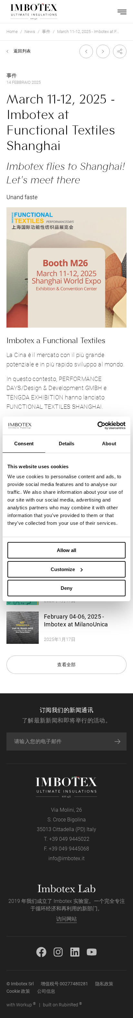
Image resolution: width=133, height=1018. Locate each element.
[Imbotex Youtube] (92, 951)
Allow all (66, 550)
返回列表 (22, 51)
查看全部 (66, 664)
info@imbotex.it (66, 858)
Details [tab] (67, 443)
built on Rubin (62, 1005)
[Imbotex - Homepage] (33, 11)
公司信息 (46, 991)
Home (12, 31)
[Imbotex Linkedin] (75, 951)
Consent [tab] (24, 443)
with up (21, 1005)
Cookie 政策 (18, 991)
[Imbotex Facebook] (41, 951)
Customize (63, 569)
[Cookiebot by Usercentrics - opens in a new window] (97, 425)
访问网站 (66, 919)
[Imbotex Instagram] (58, 951)
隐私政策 (104, 983)
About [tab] (109, 443)
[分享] (118, 51)
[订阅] (117, 741)
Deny (66, 588)
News (30, 31)
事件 (46, 31)
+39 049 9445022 (69, 839)
